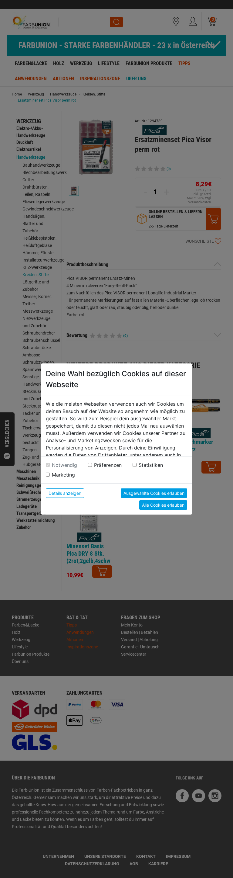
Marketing (63, 475)
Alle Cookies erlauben (163, 505)
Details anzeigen (65, 493)
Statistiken (151, 465)
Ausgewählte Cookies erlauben (153, 493)
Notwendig (64, 465)
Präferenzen (108, 465)
